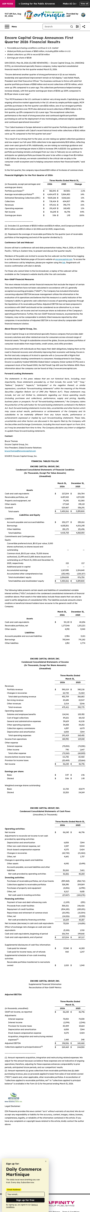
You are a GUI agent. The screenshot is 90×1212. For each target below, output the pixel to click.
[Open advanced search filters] (77, 26)
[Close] (46, 1161)
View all (84, 3)
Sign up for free (25, 1200)
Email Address (13, 1189)
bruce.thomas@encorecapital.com (20, 451)
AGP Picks (7, 4)
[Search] (71, 26)
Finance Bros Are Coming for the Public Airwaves (28, 3)
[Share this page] (83, 26)
